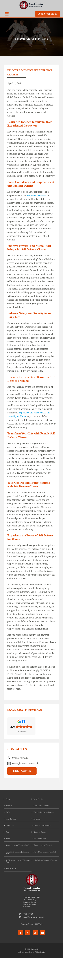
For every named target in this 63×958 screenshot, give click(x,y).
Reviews (9, 806)
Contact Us (22, 770)
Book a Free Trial (47, 14)
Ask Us (8, 839)
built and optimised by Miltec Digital (31, 952)
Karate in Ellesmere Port (42, 825)
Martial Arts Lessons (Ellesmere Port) (17, 853)
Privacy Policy (11, 869)
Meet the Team (11, 819)
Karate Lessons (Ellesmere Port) (17, 845)
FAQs (8, 812)
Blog (7, 832)
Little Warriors (38, 799)
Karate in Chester (39, 832)
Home (8, 799)
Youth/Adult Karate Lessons (43, 812)
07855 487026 (20, 757)
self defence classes (36, 195)
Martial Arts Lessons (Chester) (44, 852)
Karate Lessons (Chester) (42, 845)
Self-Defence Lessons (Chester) (45, 860)
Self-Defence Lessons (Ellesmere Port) (18, 861)
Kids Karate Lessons (41, 806)
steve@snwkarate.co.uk (25, 763)
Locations (37, 819)
